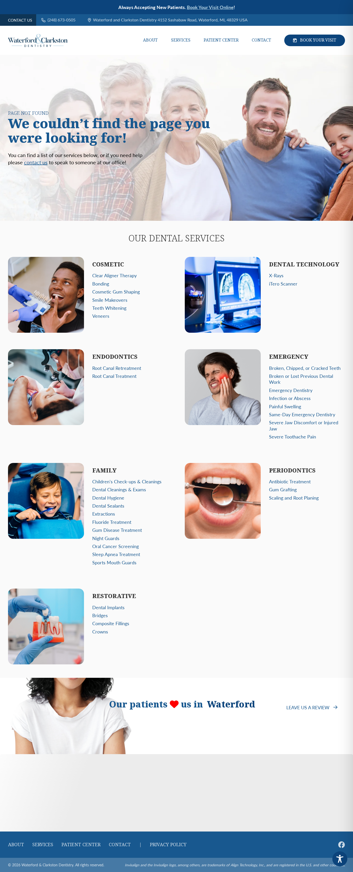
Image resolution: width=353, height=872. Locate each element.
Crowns (100, 631)
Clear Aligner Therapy (114, 275)
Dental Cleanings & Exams (119, 489)
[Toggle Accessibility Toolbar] (340, 859)
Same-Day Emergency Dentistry (302, 414)
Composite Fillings (110, 623)
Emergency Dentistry (290, 390)
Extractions (103, 513)
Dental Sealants (108, 505)
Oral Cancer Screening (115, 546)
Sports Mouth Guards (114, 562)
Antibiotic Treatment (290, 481)
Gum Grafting (283, 489)
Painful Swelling (285, 406)
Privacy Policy (168, 844)
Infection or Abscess (290, 398)
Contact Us (20, 20)
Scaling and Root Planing (294, 497)
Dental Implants (108, 607)
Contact (261, 40)
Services (180, 40)
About (150, 40)
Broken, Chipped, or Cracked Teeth (305, 368)
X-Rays (276, 275)
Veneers (100, 316)
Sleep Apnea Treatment (116, 554)
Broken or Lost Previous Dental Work (301, 379)
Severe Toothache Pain (292, 436)
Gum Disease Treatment (117, 530)
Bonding (100, 283)
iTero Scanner (283, 283)
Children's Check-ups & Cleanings (127, 481)
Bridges (100, 615)
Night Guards (105, 538)
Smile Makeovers (109, 300)
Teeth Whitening (109, 308)
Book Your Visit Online (210, 7)
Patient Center (221, 40)
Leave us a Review (307, 707)
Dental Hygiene (108, 497)
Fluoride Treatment (111, 522)
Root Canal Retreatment (116, 368)
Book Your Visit (318, 40)
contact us (36, 162)
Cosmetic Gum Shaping (116, 291)
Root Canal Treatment (114, 376)
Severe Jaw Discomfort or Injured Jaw (303, 425)
